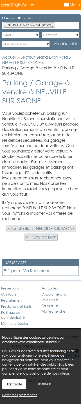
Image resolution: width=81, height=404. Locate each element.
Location (27, 18)
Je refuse (44, 384)
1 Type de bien (42, 237)
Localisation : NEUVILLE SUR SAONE (42, 228)
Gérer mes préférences (19, 395)
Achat (10, 18)
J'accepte (14, 384)
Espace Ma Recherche (29, 271)
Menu (74, 5)
